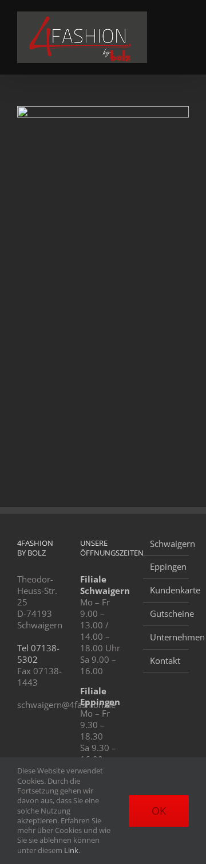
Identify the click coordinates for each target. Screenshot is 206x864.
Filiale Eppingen (100, 696)
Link (71, 850)
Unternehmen (166, 637)
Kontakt (165, 660)
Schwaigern (166, 543)
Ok (159, 811)
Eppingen (166, 566)
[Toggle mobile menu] (184, 17)
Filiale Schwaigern (105, 584)
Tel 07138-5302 (38, 653)
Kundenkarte (166, 590)
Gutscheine (166, 613)
